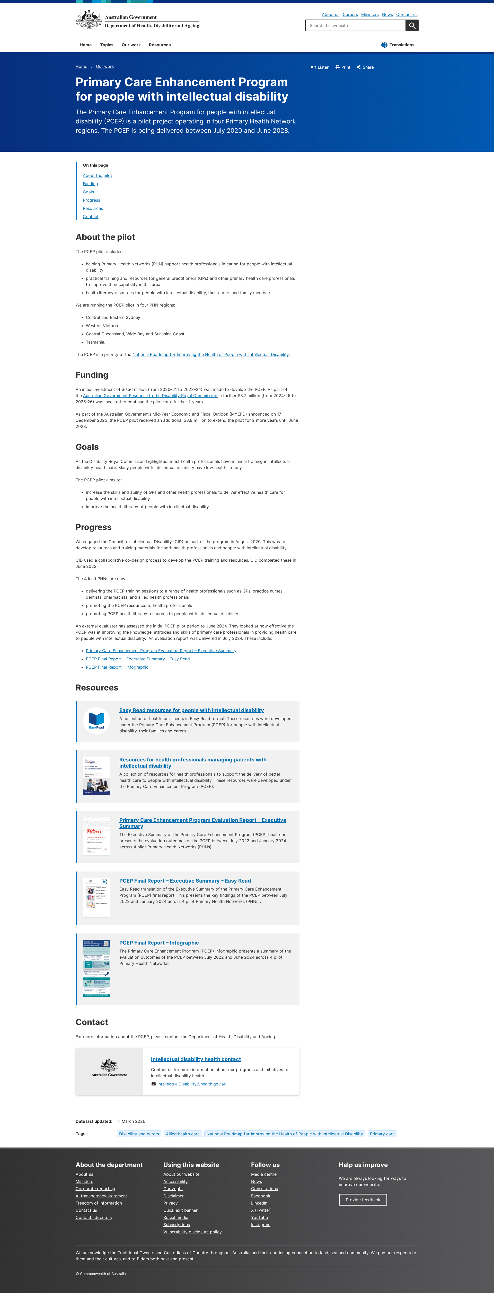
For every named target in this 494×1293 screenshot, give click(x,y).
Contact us (407, 14)
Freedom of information (99, 1203)
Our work (131, 44)
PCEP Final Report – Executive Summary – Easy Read (138, 658)
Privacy (170, 1203)
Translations (402, 44)
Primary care (382, 1133)
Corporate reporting (95, 1188)
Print (345, 67)
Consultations (264, 1188)
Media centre (264, 1174)
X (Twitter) (261, 1210)
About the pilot (97, 175)
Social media (175, 1217)
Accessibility (175, 1181)
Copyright (173, 1188)
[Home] (137, 19)
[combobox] (355, 25)
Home (86, 44)
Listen (323, 67)
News (387, 14)
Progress (91, 200)
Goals (88, 191)
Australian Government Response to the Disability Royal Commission (150, 395)
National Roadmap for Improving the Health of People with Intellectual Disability (211, 354)
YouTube (259, 1217)
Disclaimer (173, 1195)
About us (330, 14)
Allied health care (183, 1133)
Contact (91, 216)
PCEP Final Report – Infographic (117, 667)
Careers (350, 14)
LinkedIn (259, 1203)
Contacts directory (94, 1217)
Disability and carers (139, 1133)
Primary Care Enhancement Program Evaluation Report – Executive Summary (161, 650)
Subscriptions (176, 1224)
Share (368, 67)
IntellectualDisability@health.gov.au (191, 1084)
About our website (181, 1174)
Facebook (260, 1195)
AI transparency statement (101, 1195)
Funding (90, 183)
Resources (160, 44)
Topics (106, 44)
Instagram (260, 1224)
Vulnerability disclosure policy (192, 1231)
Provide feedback (363, 1199)
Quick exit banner (180, 1210)
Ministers (370, 14)
